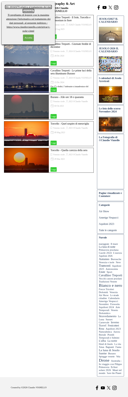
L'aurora (117, 253)
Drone (104, 360)
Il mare (114, 244)
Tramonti (104, 265)
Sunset (109, 319)
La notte (112, 340)
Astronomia (112, 269)
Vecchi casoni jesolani (110, 278)
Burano (112, 353)
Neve (118, 262)
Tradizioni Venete (108, 281)
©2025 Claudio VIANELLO (80, 25)
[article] (49, 54)
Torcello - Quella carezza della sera (68, 150)
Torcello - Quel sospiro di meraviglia (69, 123)
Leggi (53, 63)
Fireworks (115, 304)
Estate (102, 271)
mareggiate (104, 244)
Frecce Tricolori (106, 289)
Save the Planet (114, 373)
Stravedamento (107, 316)
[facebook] (98, 7)
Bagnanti (110, 347)
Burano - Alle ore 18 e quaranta (67, 97)
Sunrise (103, 353)
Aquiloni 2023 (106, 223)
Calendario (114, 298)
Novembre (104, 304)
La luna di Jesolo (109, 350)
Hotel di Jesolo (106, 344)
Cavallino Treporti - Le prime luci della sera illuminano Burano (71, 72)
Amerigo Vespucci (108, 217)
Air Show (104, 211)
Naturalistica (105, 331)
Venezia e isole (59, 25)
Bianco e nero (110, 285)
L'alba (102, 340)
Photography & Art (60, 3)
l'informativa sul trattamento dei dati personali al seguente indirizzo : (28, 19)
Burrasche (116, 259)
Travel (102, 325)
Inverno (115, 322)
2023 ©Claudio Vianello (78, 101)
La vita (117, 344)
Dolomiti (103, 292)
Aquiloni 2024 (106, 307)
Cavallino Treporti (110, 275)
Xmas (101, 347)
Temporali (104, 310)
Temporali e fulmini (109, 337)
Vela (118, 356)
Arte (118, 307)
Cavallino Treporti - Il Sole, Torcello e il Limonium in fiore (70, 19)
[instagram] (116, 7)
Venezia (114, 292)
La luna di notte (107, 246)
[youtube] (104, 7)
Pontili (111, 334)
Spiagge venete (107, 356)
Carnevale (104, 322)
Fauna (118, 347)
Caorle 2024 (105, 253)
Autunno (104, 259)
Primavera (104, 367)
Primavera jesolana (108, 250)
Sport (109, 272)
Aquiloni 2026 (105, 256)
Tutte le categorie (108, 230)
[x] (110, 7)
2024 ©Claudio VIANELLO (80, 51)
